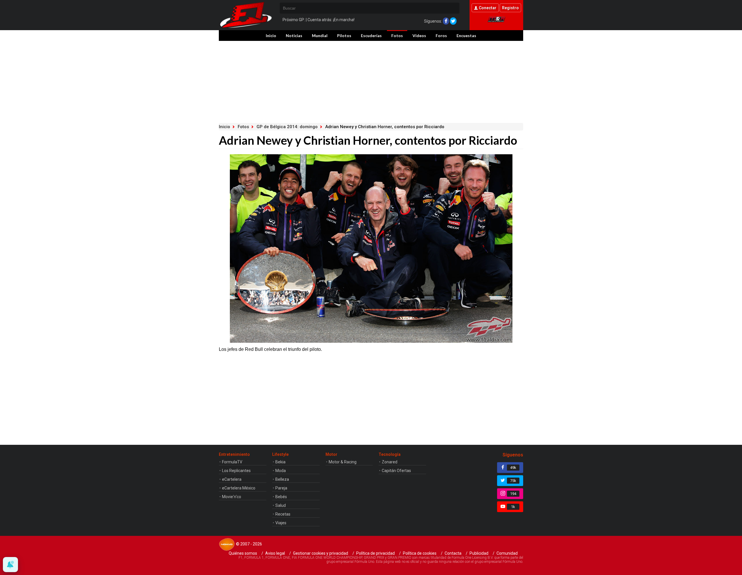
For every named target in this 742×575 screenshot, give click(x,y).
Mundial (320, 35)
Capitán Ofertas (396, 470)
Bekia (280, 462)
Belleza (282, 479)
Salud (280, 505)
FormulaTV (232, 462)
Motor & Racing (343, 462)
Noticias (294, 35)
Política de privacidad (375, 553)
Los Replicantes (236, 470)
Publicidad (479, 553)
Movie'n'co (231, 496)
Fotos (397, 35)
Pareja (281, 488)
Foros (441, 35)
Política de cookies (420, 553)
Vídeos (419, 35)
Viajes (280, 522)
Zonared (389, 462)
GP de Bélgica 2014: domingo (287, 126)
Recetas (282, 514)
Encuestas (466, 35)
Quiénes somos (243, 553)
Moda (280, 470)
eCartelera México (238, 488)
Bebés (281, 496)
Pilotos (344, 35)
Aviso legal (275, 553)
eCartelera (231, 479)
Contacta (453, 553)
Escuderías (371, 35)
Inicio (271, 35)
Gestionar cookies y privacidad (320, 553)
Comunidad (507, 553)
